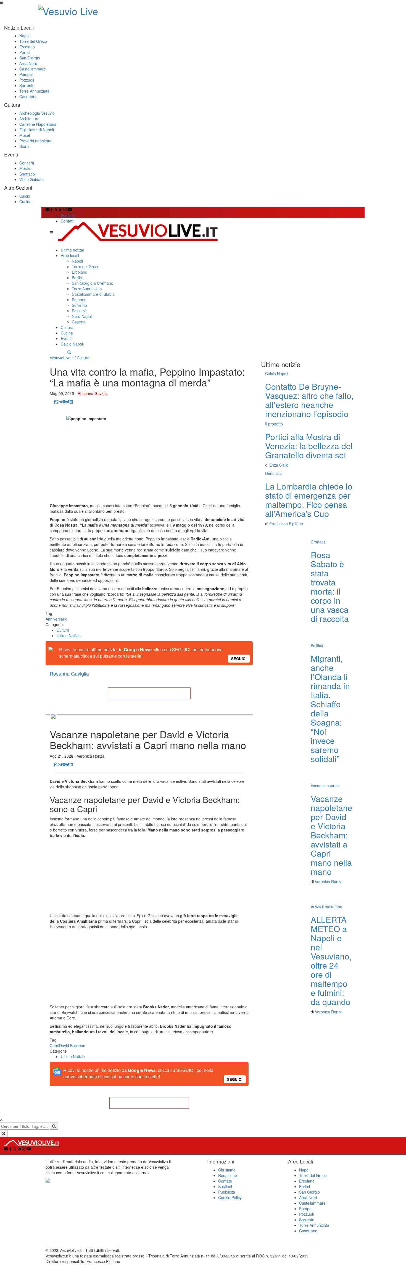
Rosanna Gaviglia (93, 393)
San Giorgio (29, 58)
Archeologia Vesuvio (37, 113)
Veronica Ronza (328, 881)
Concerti (26, 163)
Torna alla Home (149, 693)
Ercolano (27, 46)
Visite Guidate (31, 179)
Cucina (25, 201)
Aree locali (70, 255)
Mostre (25, 168)
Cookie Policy (230, 1197)
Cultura (67, 327)
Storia (24, 146)
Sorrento (27, 85)
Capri (54, 1045)
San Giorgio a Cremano (92, 283)
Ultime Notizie (69, 635)
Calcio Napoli (72, 344)
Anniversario (56, 619)
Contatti (67, 221)
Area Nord (28, 63)
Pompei (26, 74)
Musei (24, 135)
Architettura (29, 118)
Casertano (28, 96)
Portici (24, 52)
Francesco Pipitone (286, 523)
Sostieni (68, 215)
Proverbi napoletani (36, 140)
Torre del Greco (33, 41)
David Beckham (72, 1045)
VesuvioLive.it (61, 357)
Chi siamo (227, 1170)
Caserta (79, 322)
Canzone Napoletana (37, 124)
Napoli (24, 35)
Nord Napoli (82, 316)
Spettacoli (27, 174)
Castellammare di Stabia (93, 294)
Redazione (227, 1175)
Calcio (24, 196)
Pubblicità (226, 1192)
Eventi (66, 338)
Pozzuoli (26, 80)
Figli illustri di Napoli (36, 129)
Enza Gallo (278, 465)
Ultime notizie (72, 250)
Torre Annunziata (34, 91)
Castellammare (32, 69)
